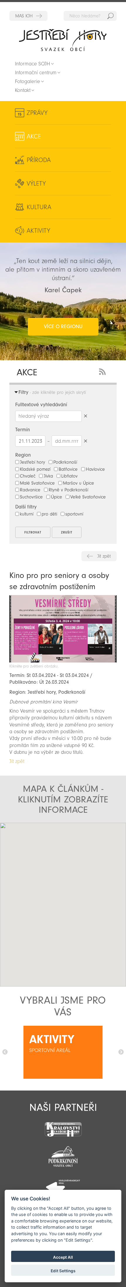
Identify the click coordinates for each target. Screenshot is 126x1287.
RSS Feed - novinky (103, 371)
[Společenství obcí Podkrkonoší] (63, 1155)
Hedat (110, 16)
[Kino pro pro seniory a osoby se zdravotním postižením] (63, 661)
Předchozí (5, 1052)
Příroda (39, 160)
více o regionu (63, 326)
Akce (34, 136)
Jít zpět (104, 556)
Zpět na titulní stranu (63, 40)
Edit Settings (63, 1270)
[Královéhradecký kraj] (63, 1184)
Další (121, 1052)
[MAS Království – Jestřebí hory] (63, 1126)
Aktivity (38, 230)
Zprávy (37, 113)
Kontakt (22, 90)
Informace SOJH (32, 64)
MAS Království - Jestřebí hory (28, 16)
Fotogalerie (27, 81)
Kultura (39, 207)
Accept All (63, 1257)
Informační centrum (36, 73)
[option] (63, 1052)
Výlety (36, 183)
